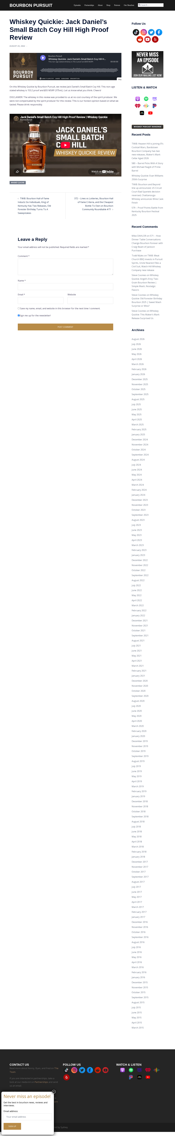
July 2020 (136, 705)
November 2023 (140, 504)
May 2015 (137, 1017)
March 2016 (138, 967)
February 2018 (139, 851)
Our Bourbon (129, 5)
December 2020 (140, 680)
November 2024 (140, 444)
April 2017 (137, 901)
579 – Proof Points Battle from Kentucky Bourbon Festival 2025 (147, 211)
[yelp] (155, 39)
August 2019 (138, 761)
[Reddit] (139, 39)
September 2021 (140, 635)
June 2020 (137, 710)
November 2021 (140, 625)
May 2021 (137, 655)
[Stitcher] (143, 113)
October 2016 (138, 932)
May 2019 (137, 776)
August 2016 (138, 942)
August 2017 (138, 881)
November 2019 (140, 746)
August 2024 (138, 459)
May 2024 (137, 474)
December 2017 (140, 861)
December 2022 (140, 560)
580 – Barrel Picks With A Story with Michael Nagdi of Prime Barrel (147, 167)
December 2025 (140, 379)
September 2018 (140, 816)
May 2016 (137, 957)
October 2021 (138, 630)
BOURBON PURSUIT (31, 5)
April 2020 (137, 720)
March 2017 (138, 907)
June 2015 (137, 1012)
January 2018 (138, 856)
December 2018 (140, 801)
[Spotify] (147, 99)
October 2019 (138, 751)
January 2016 (138, 977)
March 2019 (138, 786)
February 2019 (139, 791)
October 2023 (138, 509)
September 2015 (140, 997)
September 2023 (140, 514)
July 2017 (136, 886)
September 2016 (140, 937)
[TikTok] (136, 32)
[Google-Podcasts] (147, 106)
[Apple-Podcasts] (139, 99)
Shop (108, 5)
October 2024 (138, 449)
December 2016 (140, 922)
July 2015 (136, 1007)
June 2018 (137, 831)
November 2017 (140, 866)
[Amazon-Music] (156, 99)
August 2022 (138, 580)
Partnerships (89, 5)
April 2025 (137, 419)
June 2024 (137, 469)
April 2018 (137, 841)
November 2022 (140, 565)
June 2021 (137, 650)
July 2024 (136, 464)
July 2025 (136, 404)
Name (22, 280)
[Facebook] (159, 32)
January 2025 (138, 434)
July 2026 (136, 344)
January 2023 (138, 555)
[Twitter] (151, 32)
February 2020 (139, 731)
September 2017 (140, 876)
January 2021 (138, 675)
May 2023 (137, 535)
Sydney (64, 1127)
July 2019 (136, 766)
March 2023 (138, 545)
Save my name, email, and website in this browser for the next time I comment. (60, 308)
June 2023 (137, 530)
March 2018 (138, 846)
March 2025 (138, 424)
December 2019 (140, 741)
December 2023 (140, 499)
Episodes (77, 5)
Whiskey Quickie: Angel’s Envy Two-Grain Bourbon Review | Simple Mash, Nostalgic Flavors (145, 282)
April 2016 (137, 962)
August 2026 (138, 339)
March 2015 (138, 1027)
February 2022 (139, 610)
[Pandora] (156, 106)
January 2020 (138, 736)
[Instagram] (143, 32)
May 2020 (137, 715)
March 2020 (138, 726)
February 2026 (139, 369)
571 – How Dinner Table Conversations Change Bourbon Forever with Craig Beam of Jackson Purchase (147, 243)
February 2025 (139, 429)
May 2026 (137, 354)
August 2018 (138, 821)
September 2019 (140, 756)
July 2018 (136, 826)
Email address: (11, 1111)
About (100, 5)
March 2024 (138, 484)
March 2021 (138, 665)
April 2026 (137, 359)
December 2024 (140, 439)
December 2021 (140, 620)
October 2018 (138, 811)
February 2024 (139, 489)
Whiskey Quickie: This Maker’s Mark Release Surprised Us (145, 314)
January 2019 (138, 796)
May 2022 (137, 595)
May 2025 (137, 414)
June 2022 (137, 590)
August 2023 (138, 519)
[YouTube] (147, 39)
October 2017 (138, 871)
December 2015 (140, 982)
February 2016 (139, 972)
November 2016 (140, 927)
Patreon (117, 5)
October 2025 (138, 389)
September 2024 (140, 454)
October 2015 (138, 992)
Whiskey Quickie (17, 182)
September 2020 (140, 695)
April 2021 (137, 660)
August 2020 (138, 700)
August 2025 (138, 399)
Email (21, 294)
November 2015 (140, 987)
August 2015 (138, 1002)
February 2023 (139, 550)
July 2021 (136, 645)
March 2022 (138, 605)
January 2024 (138, 494)
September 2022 (140, 575)
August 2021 (138, 640)
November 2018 (140, 806)
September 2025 (140, 394)
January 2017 (138, 916)
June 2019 (137, 771)
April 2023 (137, 540)
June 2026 (137, 349)
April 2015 (137, 1022)
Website (72, 294)
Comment (24, 256)
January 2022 (138, 615)
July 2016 (136, 947)
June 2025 (137, 409)
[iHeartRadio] (139, 106)
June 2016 (137, 952)
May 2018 (137, 836)
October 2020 (138, 690)
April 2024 (137, 479)
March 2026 (138, 364)
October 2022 (138, 570)
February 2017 (139, 911)
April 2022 (137, 600)
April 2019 (137, 781)
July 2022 (136, 585)
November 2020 (140, 685)
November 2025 (140, 384)
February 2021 (139, 670)
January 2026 (138, 374)
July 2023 (136, 525)
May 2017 (137, 896)
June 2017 (137, 891)
